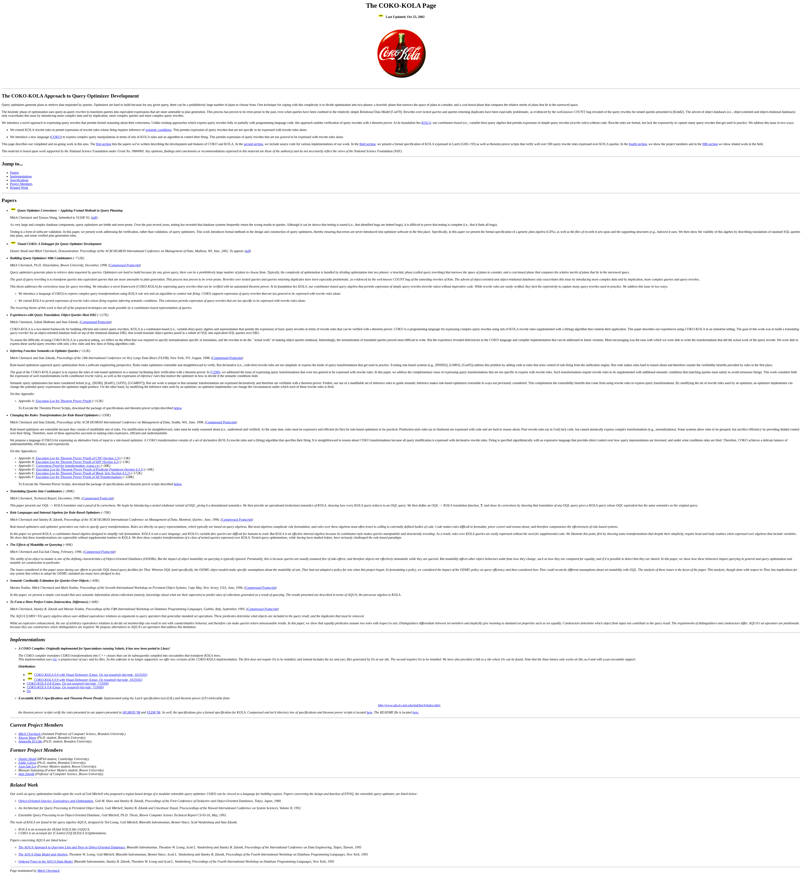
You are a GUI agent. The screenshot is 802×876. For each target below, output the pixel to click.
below (178, 408)
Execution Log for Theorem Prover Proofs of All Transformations (79, 477)
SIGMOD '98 (131, 712)
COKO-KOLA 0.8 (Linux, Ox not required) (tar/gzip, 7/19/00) (68, 683)
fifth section (710, 144)
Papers (14, 172)
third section (367, 144)
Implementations (21, 176)
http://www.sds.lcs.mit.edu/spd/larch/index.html (409, 705)
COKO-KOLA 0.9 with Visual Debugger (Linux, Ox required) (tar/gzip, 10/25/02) (88, 680)
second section (253, 144)
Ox (55, 659)
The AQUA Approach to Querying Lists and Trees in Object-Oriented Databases (71, 847)
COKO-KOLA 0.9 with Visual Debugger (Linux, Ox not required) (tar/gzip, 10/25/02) (90, 675)
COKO (56, 137)
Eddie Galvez (27, 762)
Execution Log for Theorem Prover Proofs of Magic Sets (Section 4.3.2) (83, 473)
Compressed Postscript (124, 265)
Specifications (19, 180)
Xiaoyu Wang (27, 737)
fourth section (638, 144)
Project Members (21, 184)
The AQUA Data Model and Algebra (42, 854)
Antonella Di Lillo (30, 741)
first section (103, 144)
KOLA (426, 122)
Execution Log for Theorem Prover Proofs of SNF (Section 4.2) (77, 462)
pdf (94, 217)
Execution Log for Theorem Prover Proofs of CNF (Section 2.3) (78, 458)
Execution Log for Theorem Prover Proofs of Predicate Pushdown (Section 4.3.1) (89, 469)
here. (415, 712)
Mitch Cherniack (29, 734)
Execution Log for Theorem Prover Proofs (63, 401)
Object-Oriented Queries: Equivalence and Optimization (55, 801)
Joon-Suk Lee (27, 766)
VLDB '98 (153, 712)
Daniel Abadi (27, 759)
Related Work (19, 187)
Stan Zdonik (26, 774)
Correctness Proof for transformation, (68, 465)
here (369, 712)
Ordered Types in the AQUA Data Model (45, 861)
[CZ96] (215, 372)
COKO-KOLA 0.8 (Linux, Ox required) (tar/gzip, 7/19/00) (65, 687)
